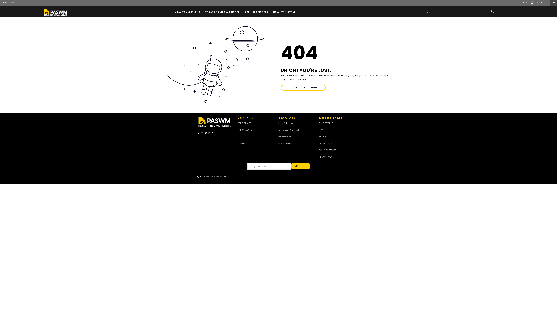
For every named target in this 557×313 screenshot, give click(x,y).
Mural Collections (186, 12)
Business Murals (256, 12)
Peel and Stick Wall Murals (217, 176)
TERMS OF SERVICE (327, 150)
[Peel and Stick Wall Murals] (55, 12)
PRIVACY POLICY (326, 156)
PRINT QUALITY (245, 123)
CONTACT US (243, 143)
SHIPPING (323, 136)
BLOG (240, 136)
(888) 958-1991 (9, 3)
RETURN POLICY (326, 143)
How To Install (284, 12)
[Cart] (553, 3)
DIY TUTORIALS (326, 123)
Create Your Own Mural (222, 12)
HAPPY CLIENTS (245, 130)
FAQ (321, 130)
